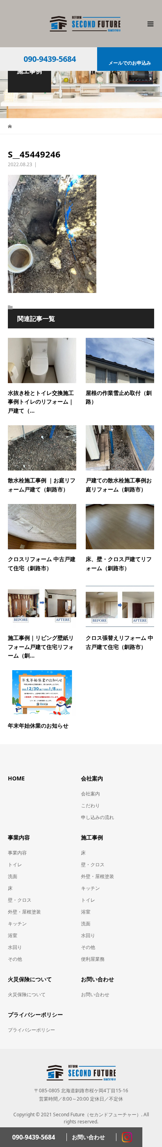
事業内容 (17, 852)
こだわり (90, 805)
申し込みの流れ (97, 817)
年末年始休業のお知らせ (38, 725)
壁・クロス (19, 900)
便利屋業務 (93, 959)
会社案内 (90, 793)
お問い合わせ (95, 994)
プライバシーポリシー (31, 1030)
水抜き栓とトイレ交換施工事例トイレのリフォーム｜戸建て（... (41, 401)
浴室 (12, 935)
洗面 (12, 876)
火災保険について (27, 994)
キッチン (17, 923)
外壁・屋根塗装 (24, 911)
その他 (15, 959)
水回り (15, 947)
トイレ (15, 864)
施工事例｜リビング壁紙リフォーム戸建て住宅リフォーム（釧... (41, 646)
